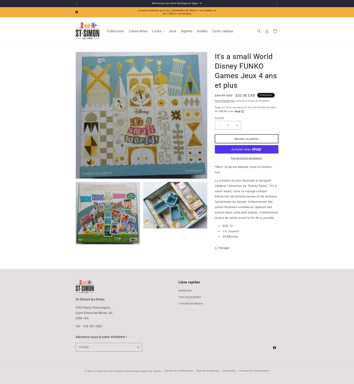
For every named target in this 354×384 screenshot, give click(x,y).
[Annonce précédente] (77, 3)
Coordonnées (229, 371)
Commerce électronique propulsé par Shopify (137, 371)
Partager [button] (224, 247)
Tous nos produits (189, 297)
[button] (158, 31)
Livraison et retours (190, 303)
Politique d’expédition (208, 371)
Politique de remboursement (254, 371)
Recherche (184, 290)
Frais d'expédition (225, 101)
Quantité (219, 118)
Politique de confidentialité (178, 371)
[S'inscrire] (138, 347)
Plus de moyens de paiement (246, 158)
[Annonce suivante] (277, 3)
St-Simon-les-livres (103, 371)
